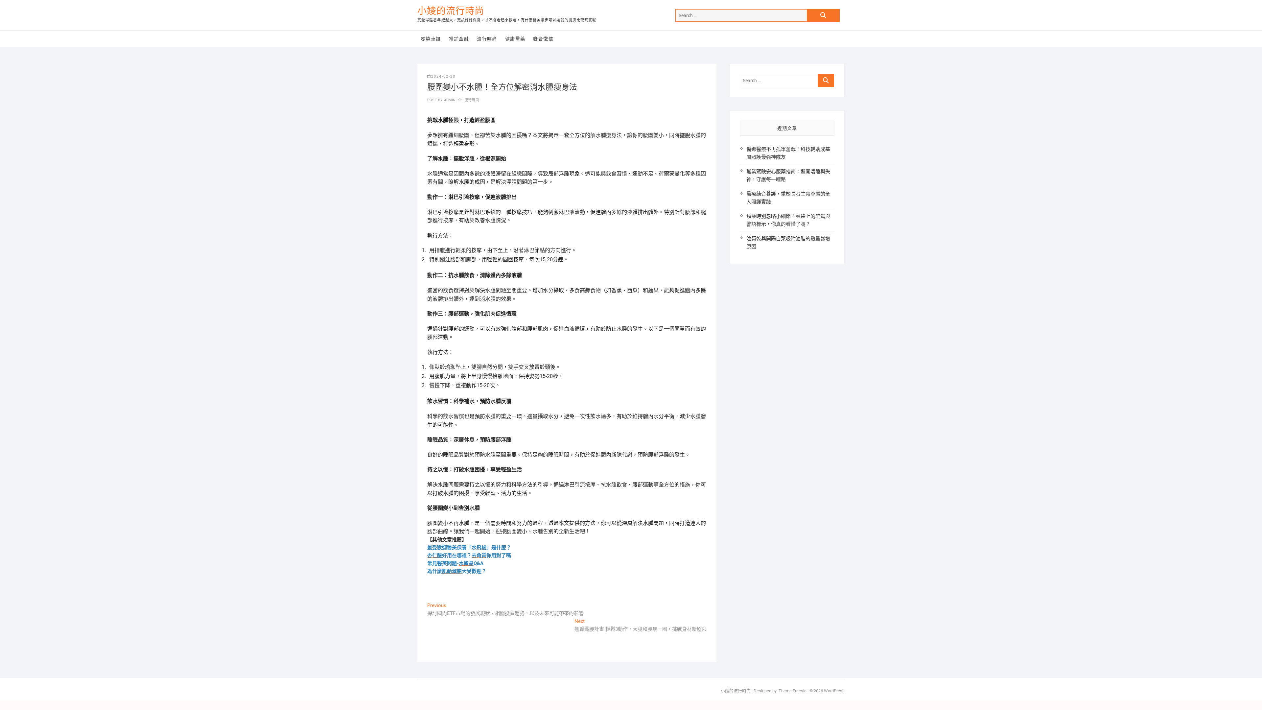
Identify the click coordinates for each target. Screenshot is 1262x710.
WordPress (834, 690)
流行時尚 (487, 38)
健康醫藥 (515, 38)
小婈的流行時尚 (450, 11)
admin (449, 100)
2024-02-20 (443, 76)
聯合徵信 (543, 38)
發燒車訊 (431, 38)
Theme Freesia (792, 690)
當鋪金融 (459, 38)
